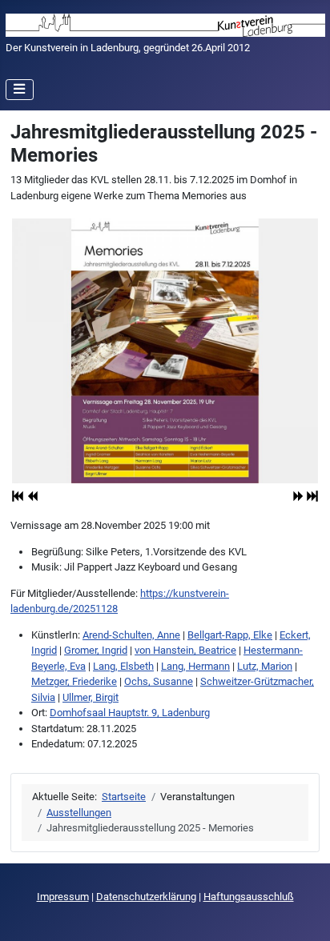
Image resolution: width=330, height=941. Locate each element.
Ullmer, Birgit (90, 697)
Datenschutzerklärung (146, 897)
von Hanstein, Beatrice (185, 650)
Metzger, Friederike (74, 681)
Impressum (63, 897)
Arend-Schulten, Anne (131, 635)
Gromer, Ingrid (95, 650)
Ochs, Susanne (158, 681)
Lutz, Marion (264, 666)
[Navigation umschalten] (20, 89)
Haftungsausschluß (248, 897)
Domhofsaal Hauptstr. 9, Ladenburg (130, 713)
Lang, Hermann (195, 666)
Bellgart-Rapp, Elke (229, 635)
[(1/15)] (165, 350)
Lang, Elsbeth (123, 666)
